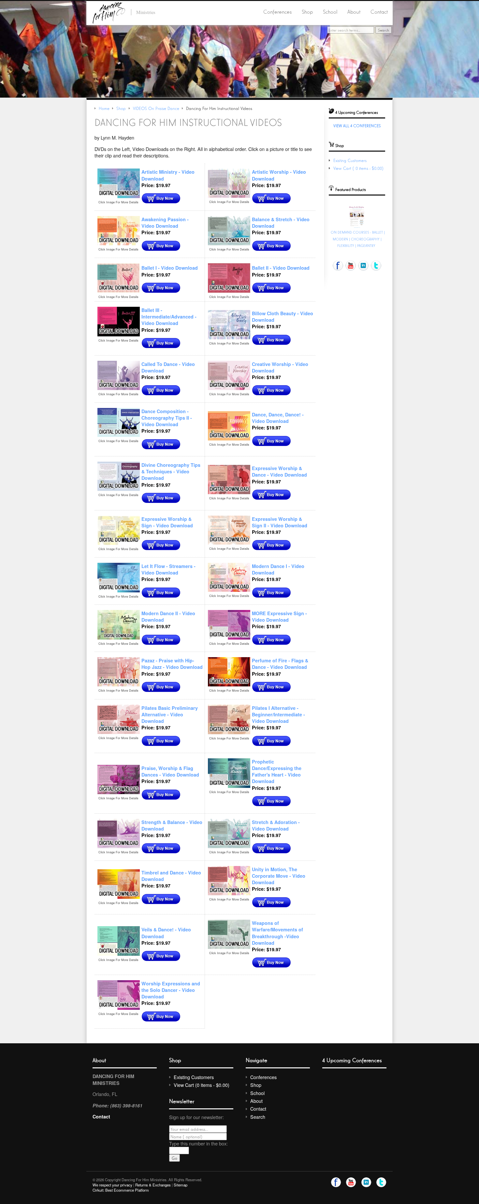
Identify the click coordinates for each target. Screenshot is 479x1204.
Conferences (277, 11)
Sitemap (180, 1184)
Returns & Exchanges (153, 1184)
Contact (379, 11)
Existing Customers (350, 160)
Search (257, 1116)
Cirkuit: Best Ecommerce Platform (121, 1190)
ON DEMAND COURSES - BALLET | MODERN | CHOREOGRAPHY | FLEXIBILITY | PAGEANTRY (358, 239)
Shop (307, 11)
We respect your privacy (112, 1184)
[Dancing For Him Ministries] (109, 11)
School (330, 11)
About (353, 11)
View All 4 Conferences (357, 125)
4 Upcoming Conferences (352, 1059)
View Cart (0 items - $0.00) (359, 168)
